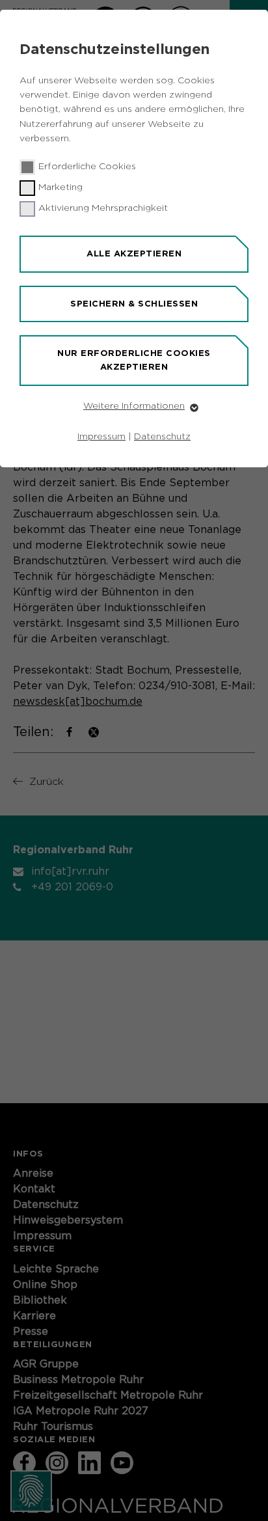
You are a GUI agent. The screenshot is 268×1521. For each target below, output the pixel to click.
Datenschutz (162, 436)
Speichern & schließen (134, 303)
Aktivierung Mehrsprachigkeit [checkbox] (103, 208)
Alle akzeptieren (134, 253)
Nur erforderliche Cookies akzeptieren (134, 360)
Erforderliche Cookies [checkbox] (87, 166)
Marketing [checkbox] (60, 187)
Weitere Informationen (134, 406)
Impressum (101, 436)
